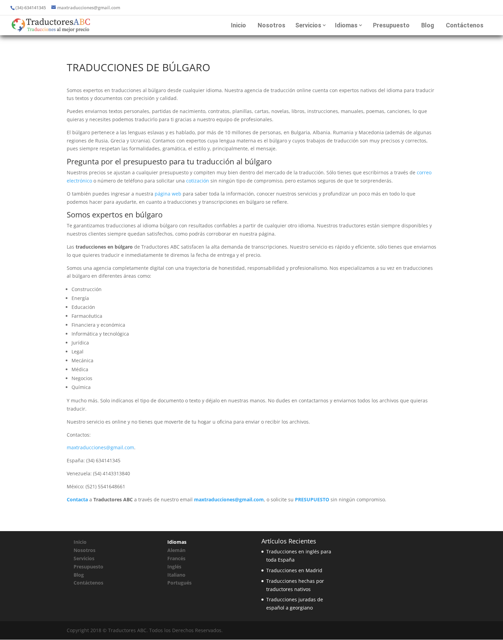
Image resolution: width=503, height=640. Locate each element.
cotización (197, 180)
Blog (427, 25)
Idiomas (346, 25)
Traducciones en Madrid (294, 570)
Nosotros (271, 25)
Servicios (308, 25)
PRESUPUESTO (312, 499)
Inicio (238, 25)
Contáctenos (464, 25)
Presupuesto (391, 25)
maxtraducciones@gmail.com (100, 447)
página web (168, 193)
